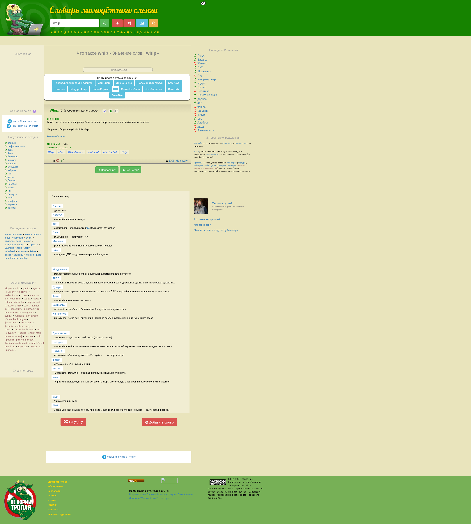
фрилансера (11, 322)
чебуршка (28, 312)
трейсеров (232, 163)
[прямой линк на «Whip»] (116, 111)
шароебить (16, 309)
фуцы (23, 319)
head (38, 254)
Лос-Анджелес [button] (154, 89)
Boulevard (13, 156)
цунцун (8, 315)
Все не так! (132, 169)
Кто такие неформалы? (207, 219)
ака (88, 228)
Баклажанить (205, 130)
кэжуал (12, 208)
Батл (196, 151)
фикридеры (240, 143)
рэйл (38, 336)
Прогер (201, 87)
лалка (11, 187)
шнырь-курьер (206, 79)
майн (10, 197)
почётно (10, 346)
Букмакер (13, 166)
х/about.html (11, 319)
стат (39, 329)
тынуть (29, 326)
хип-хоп (210, 154)
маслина (9, 247)
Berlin (159, 498)
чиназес (12, 160)
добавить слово (58, 481)
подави (10, 350)
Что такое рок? (202, 224)
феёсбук (9, 326)
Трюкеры (198, 163)
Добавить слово (161, 422)
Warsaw (145, 498)
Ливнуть (12, 194)
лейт (27, 247)
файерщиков (210, 165)
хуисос (36, 288)
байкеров (198, 165)
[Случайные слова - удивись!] (129, 23)
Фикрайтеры (200, 143)
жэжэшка (22, 251)
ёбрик (33, 251)
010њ (27, 305)
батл (216, 154)
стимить (9, 241)
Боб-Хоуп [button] (174, 82)
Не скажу (182, 160)
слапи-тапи (34, 332)
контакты (53, 509)
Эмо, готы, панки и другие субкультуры (216, 230)
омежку (10, 291)
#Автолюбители (56, 136)
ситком (10, 336)
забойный (10, 251)
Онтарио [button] (59, 89)
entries (8, 302)
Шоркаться (204, 71)
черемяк (17, 234)
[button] (115, 89)
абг (199, 102)
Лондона (134, 498)
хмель (28, 234)
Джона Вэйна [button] (124, 82)
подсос (22, 244)
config (23, 258)
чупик (8, 234)
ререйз (10, 339)
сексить (29, 336)
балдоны (18, 254)
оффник (12, 163)
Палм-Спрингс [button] (101, 89)
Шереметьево (137, 494)
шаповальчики (32, 309)
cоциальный (33, 302)
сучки (29, 237)
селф (19, 336)
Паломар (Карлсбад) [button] (150, 82)
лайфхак (12, 201)
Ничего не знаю (207, 94)
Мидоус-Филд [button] (78, 89)
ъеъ (199, 118)
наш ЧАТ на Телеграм (24, 121)
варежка (12, 204)
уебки (20, 326)
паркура (241, 163)
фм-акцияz (27, 322)
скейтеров (231, 165)
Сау (199, 75)
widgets (9, 288)
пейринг (12, 170)
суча (31, 329)
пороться (22, 346)
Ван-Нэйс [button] (174, 89)
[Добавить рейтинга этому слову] (63, 161)
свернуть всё (119, 69)
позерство (35, 346)
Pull (10, 190)
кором (24, 295)
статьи (52, 500)
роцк (10, 149)
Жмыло (202, 63)
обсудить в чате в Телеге (121, 456)
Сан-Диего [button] (104, 82)
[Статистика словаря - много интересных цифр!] (142, 23)
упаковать (18, 237)
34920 (9, 305)
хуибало (19, 315)
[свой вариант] (110, 111)
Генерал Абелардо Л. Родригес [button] (73, 82)
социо (23, 332)
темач (8, 329)
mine (17, 288)
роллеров (221, 165)
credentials (12, 258)
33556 (18, 305)
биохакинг (15, 298)
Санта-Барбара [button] (130, 89)
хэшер (201, 106)
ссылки (52, 504)
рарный (12, 143)
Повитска (203, 91)
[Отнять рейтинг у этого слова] (58, 161)
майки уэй (22, 291)
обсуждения (55, 486)
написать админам (59, 514)
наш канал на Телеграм (24, 125)
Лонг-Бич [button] (117, 95)
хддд (200, 126)
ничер (201, 114)
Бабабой (12, 184)
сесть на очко (23, 241)
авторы (52, 495)
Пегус (201, 55)
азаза (11, 177)
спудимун (11, 332)
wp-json (30, 254)
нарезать (34, 244)
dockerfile (19, 302)
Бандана (202, 110)
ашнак (27, 298)
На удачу (75, 422)
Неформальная (16, 146)
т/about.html (20, 329)
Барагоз (202, 59)
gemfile (26, 288)
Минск (161, 494)
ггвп (10, 173)
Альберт (202, 122)
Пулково (152, 494)
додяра (202, 98)
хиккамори (32, 315)
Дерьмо (12, 180)
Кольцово (171, 494)
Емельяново (185, 494)
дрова (8, 254)
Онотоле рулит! (228, 206)
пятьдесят (10, 244)
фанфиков (227, 143)
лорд (19, 247)
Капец (11, 153)
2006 (171, 160)
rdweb (36, 298)
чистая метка (13, 312)
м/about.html (11, 295)
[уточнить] (104, 111)
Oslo (153, 498)
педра (201, 83)
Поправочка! (108, 169)
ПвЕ (200, 67)
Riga (166, 498)
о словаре (54, 491)
